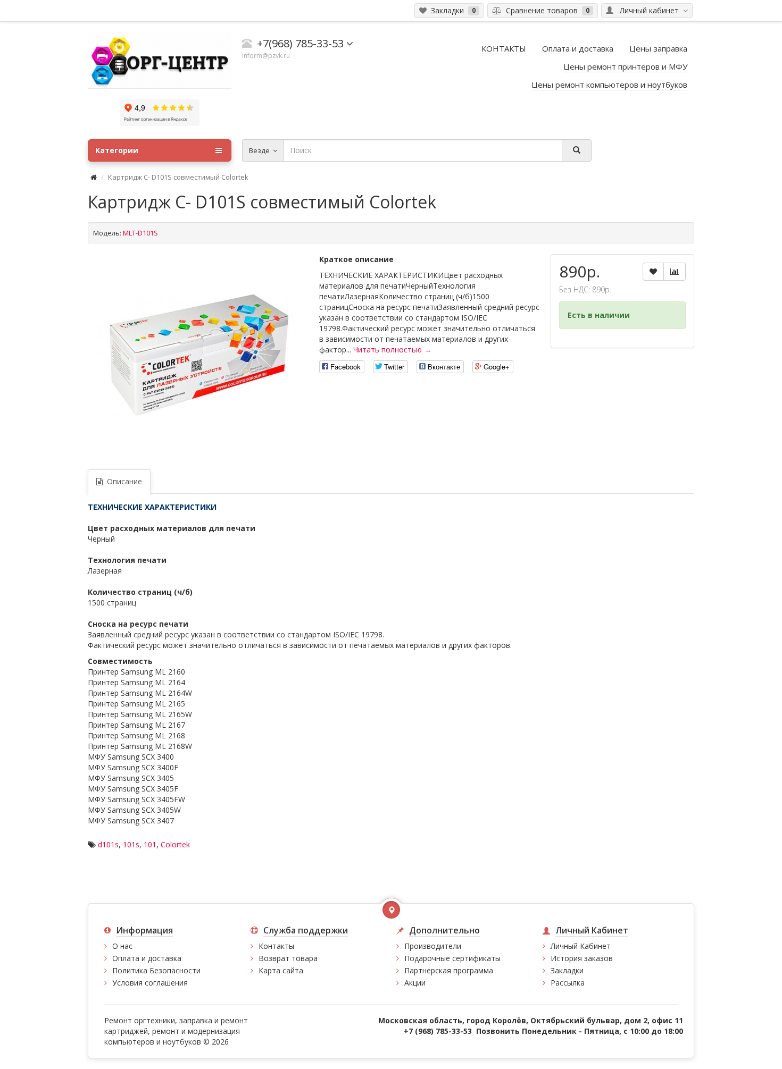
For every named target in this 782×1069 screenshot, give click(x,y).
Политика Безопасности (156, 970)
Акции (415, 983)
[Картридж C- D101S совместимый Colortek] (198, 355)
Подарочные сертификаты (452, 958)
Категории (116, 150)
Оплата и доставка (146, 958)
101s (131, 844)
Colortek (175, 844)
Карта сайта (281, 970)
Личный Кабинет (581, 946)
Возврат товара (288, 958)
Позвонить (498, 1031)
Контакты (276, 946)
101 (150, 844)
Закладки (567, 970)
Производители (432, 946)
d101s (108, 844)
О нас (122, 946)
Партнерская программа (448, 970)
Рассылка (568, 983)
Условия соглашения (150, 983)
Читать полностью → (392, 349)
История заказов (582, 958)
